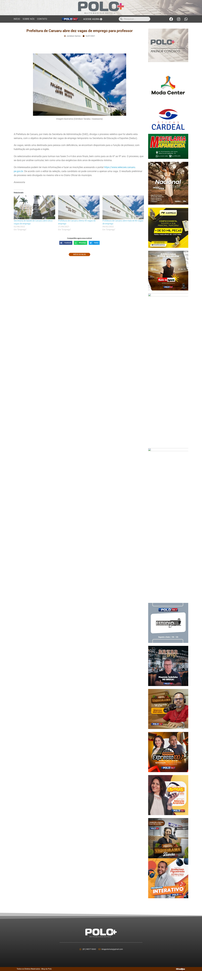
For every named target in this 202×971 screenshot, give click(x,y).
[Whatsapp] (186, 19)
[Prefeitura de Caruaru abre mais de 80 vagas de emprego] (123, 207)
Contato (42, 19)
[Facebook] (171, 19)
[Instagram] (178, 19)
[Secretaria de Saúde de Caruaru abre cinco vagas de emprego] (34, 207)
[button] (65, 243)
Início (17, 19)
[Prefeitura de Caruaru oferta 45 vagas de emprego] (79, 207)
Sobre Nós (28, 19)
